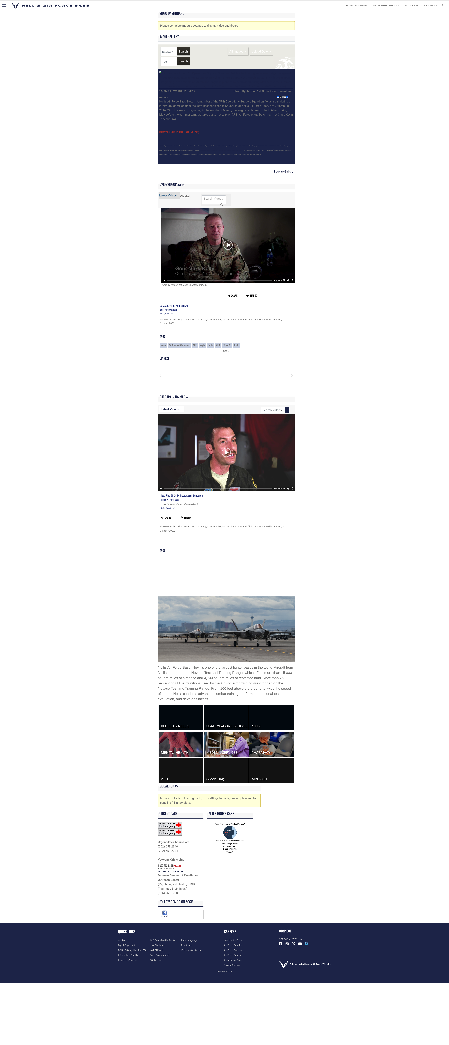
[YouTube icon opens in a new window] (300, 944)
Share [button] (234, 296)
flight (236, 345)
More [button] (227, 351)
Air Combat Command (179, 345)
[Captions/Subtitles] (284, 280)
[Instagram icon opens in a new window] (287, 944)
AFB (218, 345)
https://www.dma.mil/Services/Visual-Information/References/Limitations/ (221, 150)
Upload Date (260, 51)
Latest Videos (168, 195)
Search (183, 51)
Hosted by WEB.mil (224, 971)
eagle (202, 345)
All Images (236, 51)
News (163, 345)
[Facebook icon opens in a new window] (280, 944)
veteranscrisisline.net (171, 871)
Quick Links (127, 931)
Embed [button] (253, 296)
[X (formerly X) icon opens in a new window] (293, 944)
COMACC (227, 345)
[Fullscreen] (291, 280)
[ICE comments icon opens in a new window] (306, 943)
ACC (195, 345)
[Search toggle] (443, 5)
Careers (230, 931)
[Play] (164, 280)
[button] (4, 5)
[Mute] (288, 280)
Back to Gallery (283, 171)
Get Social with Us (290, 939)
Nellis (210, 345)
